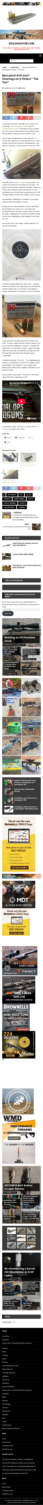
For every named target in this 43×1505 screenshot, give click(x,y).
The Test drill (9, 507)
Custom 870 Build (8, 1386)
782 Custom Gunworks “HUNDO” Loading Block (17, 1459)
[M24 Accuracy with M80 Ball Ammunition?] (11, 1245)
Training (22, 507)
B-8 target (21, 182)
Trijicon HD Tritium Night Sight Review (9, 481)
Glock (28, 495)
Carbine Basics (7, 1425)
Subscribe (8, 613)
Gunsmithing (6, 1404)
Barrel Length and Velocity (11, 1428)
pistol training (10, 503)
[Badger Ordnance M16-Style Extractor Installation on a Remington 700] (8, 782)
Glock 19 (7, 499)
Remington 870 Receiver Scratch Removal (10, 1202)
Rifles (4, 1352)
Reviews (5, 1348)
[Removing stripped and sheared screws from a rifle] (11, 1238)
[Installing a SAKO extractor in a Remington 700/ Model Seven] (8, 809)
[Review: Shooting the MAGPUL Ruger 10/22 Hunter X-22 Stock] (11, 745)
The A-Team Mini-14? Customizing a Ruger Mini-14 (19, 1466)
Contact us (5, 1336)
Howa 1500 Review (30, 668)
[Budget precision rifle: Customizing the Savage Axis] (11, 706)
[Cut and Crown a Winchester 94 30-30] (21, 1238)
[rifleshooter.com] (21, 38)
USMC (25, 126)
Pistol (30, 499)
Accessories (6, 1411)
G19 (21, 495)
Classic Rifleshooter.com (10, 1366)
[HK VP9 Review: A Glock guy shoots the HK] (28, 457)
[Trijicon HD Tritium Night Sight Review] (10, 474)
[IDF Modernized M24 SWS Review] (31, 1238)
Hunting (4, 1362)
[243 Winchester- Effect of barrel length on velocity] (11, 765)
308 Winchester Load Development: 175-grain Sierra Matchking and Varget (11, 664)
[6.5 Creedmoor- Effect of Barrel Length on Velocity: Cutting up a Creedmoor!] (11, 726)
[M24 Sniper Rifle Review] (21, 1245)
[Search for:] (21, 61)
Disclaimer (5, 1340)
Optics (4, 1359)
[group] (21, 974)
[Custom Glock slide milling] (6, 556)
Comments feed (7, 1446)
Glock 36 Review (8, 463)
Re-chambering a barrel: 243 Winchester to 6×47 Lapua (19, 1272)
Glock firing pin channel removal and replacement (29, 652)
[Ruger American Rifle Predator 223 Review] (31, 726)
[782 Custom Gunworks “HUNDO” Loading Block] (11, 1230)
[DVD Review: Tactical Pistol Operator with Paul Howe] (6, 567)
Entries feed (6, 1442)
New (3, 1418)
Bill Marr (22, 88)
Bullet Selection (7, 1369)
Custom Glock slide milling (23, 554)
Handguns (5, 1376)
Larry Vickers (19, 499)
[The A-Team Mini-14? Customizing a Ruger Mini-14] (31, 1230)
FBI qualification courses (18, 127)
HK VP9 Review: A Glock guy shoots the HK (28, 465)
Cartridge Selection (8, 1373)
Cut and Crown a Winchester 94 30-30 (15, 1473)
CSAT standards (16, 126)
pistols (22, 503)
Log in (4, 1439)
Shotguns (5, 1414)
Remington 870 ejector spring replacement (10, 1289)
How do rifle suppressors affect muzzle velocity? (18, 1463)
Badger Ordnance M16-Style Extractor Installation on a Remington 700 (25, 782)
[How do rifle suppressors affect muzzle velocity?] (21, 1230)
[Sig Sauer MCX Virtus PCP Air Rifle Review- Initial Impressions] (31, 1245)
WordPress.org (7, 1449)
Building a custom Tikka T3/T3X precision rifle (11, 1303)
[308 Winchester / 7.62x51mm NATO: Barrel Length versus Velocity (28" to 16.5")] (11, 687)
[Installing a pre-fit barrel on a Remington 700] (8, 800)
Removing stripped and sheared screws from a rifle (19, 1470)
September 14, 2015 (10, 88)
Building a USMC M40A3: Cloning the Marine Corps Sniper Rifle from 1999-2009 (31, 1287)
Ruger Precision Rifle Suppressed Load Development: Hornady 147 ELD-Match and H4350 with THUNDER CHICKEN (12, 648)
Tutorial (4, 1407)
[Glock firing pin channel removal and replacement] (6, 545)
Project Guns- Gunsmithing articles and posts (17, 1343)
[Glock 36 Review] (10, 457)
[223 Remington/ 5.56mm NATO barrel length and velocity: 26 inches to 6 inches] (31, 687)
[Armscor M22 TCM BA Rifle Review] (8, 791)
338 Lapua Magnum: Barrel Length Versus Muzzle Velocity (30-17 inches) (30, 1200)
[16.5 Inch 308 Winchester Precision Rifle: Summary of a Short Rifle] (31, 706)
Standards (5, 1383)
